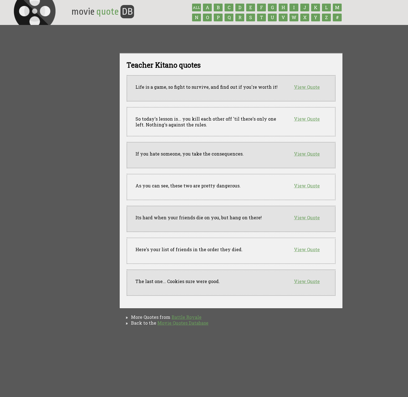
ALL (196, 7)
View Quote (307, 87)
